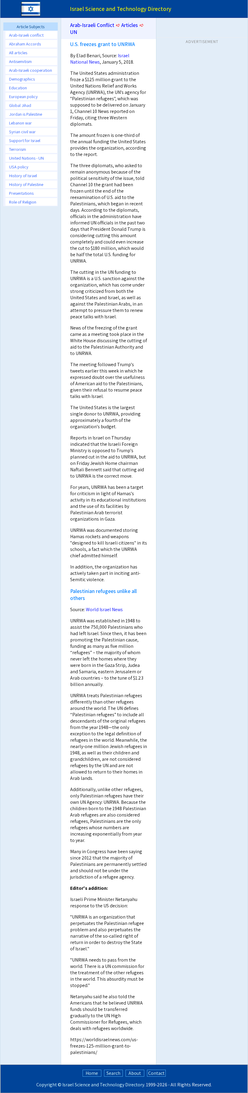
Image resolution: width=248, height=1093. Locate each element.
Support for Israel (24, 140)
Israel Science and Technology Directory (103, 1084)
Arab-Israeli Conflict (92, 25)
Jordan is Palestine (25, 114)
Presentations (21, 193)
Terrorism (17, 149)
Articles (129, 25)
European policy (23, 96)
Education (18, 88)
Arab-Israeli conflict (26, 35)
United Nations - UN (26, 158)
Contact (156, 1073)
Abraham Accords (25, 44)
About (135, 1073)
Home (92, 1073)
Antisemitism (20, 61)
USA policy (18, 167)
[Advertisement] (202, 84)
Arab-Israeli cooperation (30, 70)
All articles (18, 52)
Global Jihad (20, 105)
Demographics (22, 79)
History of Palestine (26, 184)
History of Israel (23, 175)
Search (113, 1073)
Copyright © (48, 1084)
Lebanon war (20, 123)
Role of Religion (22, 202)
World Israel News (104, 609)
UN (73, 31)
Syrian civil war (22, 131)
